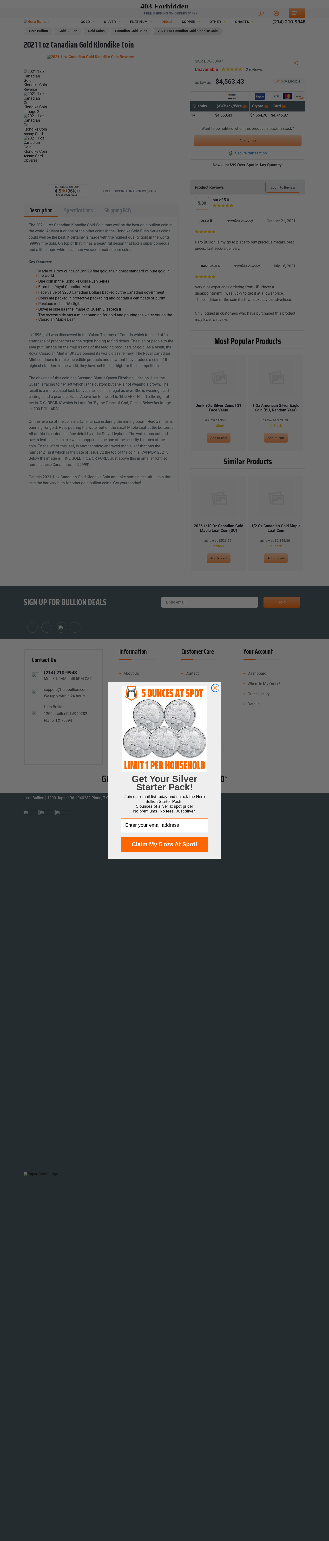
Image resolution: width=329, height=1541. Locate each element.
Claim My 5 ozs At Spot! (164, 844)
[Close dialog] (215, 688)
